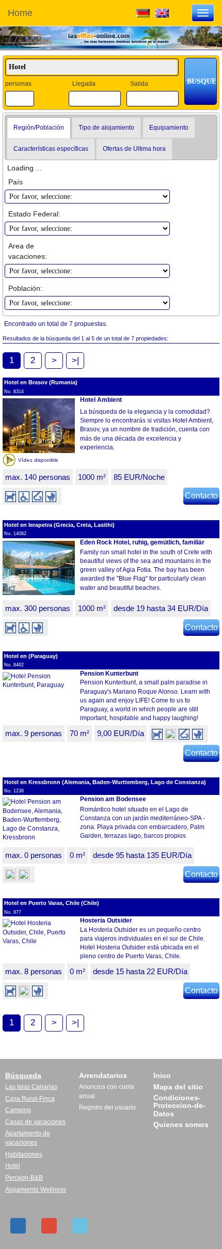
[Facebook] (18, 1226)
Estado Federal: (34, 214)
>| (75, 360)
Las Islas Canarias (31, 1086)
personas (18, 83)
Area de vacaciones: (27, 251)
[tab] (39, 128)
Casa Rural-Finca (30, 1098)
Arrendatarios (103, 1075)
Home (20, 13)
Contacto (201, 495)
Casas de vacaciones (35, 1122)
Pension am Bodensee (113, 799)
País (15, 182)
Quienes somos (181, 1124)
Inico (162, 1075)
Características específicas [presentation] (50, 148)
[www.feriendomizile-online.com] (142, 12)
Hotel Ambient (101, 399)
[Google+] (49, 1226)
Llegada (84, 83)
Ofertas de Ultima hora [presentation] (134, 148)
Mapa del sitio (178, 1087)
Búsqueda (23, 1075)
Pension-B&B (24, 1177)
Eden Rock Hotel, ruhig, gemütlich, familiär (142, 542)
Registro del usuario (107, 1107)
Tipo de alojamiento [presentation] (106, 127)
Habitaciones (23, 1154)
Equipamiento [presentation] (168, 127)
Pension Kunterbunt (109, 673)
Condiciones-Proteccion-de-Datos (179, 1106)
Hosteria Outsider (106, 920)
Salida (139, 83)
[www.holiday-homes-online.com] (161, 12)
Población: (25, 288)
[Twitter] (80, 1226)
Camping (18, 1110)
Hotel (12, 1165)
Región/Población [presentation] (38, 127)
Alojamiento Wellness (35, 1189)
